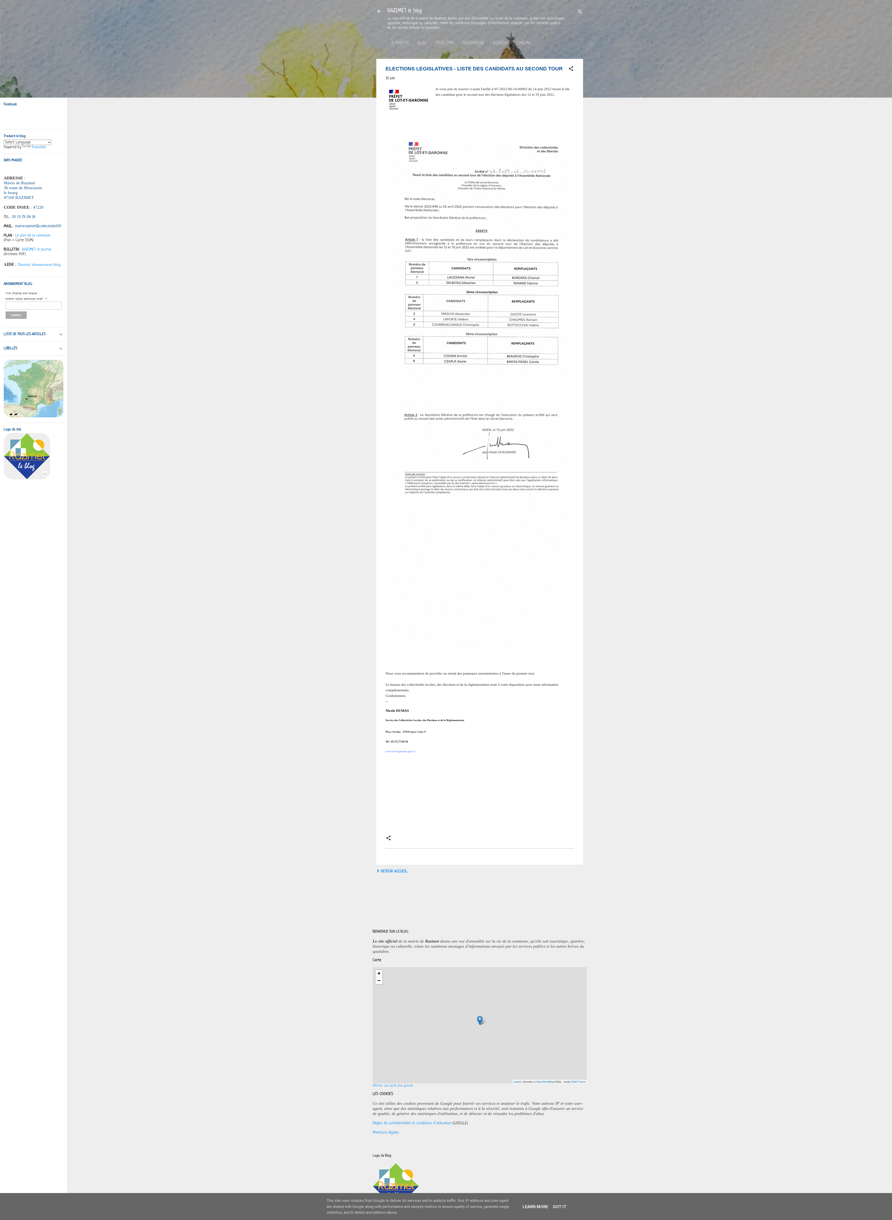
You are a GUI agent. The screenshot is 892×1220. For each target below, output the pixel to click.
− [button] (378, 980)
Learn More (535, 1206)
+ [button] (378, 973)
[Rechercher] (580, 13)
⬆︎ (378, 871)
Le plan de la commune (32, 235)
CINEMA (523, 43)
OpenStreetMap (545, 1081)
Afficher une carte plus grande (393, 1086)
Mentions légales (386, 1132)
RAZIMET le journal (36, 249)
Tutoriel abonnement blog (39, 264)
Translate (39, 147)
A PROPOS (400, 43)
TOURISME (444, 43)
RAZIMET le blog (404, 11)
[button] (571, 69)
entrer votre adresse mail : (26, 299)
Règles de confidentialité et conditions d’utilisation (412, 1123)
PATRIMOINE (473, 43)
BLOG (422, 43)
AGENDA (500, 43)
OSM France (578, 1081)
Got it (559, 1206)
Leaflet (517, 1081)
